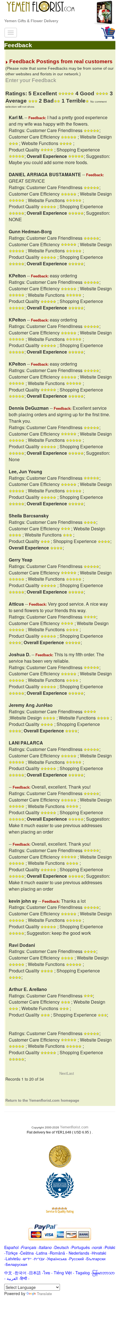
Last (70, 1073)
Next (63, 1073)
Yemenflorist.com (74, 1127)
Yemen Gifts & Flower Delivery (31, 21)
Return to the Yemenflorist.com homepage (42, 1100)
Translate (44, 1293)
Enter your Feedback (30, 80)
